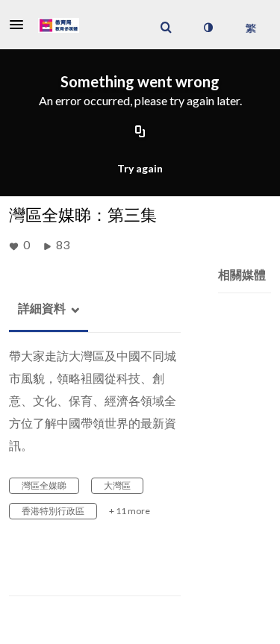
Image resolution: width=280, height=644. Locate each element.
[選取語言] (250, 27)
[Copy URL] (140, 133)
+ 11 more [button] (129, 510)
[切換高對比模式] (207, 27)
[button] (21, 24)
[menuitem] (165, 27)
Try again (140, 168)
